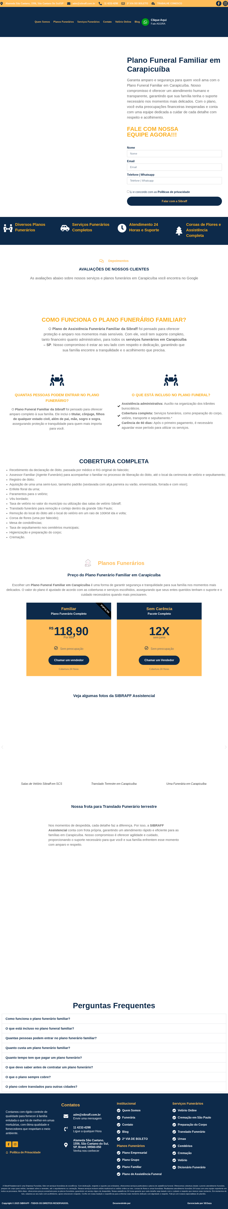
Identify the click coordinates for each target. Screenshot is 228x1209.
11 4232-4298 (82, 1127)
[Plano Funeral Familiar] (58, 109)
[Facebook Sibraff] (218, 3)
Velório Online (123, 21)
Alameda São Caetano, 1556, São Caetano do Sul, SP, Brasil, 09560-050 (91, 1144)
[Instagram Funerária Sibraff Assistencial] (15, 1144)
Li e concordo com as (160, 191)
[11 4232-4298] (66, 1129)
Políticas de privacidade (174, 191)
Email (130, 161)
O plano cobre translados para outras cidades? (41, 1086)
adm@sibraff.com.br (87, 1114)
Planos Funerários (63, 21)
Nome (131, 147)
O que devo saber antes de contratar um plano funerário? (49, 1067)
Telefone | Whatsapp (140, 174)
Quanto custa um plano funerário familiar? (38, 1048)
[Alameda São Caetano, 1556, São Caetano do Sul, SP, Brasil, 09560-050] (66, 1145)
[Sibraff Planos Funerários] (16, 22)
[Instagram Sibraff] (225, 3)
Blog (137, 21)
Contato (107, 21)
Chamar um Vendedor (159, 660)
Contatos (70, 1104)
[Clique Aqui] (145, 22)
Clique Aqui (159, 20)
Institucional (126, 1103)
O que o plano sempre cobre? (28, 1077)
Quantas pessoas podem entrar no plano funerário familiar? (51, 1038)
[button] (2, 747)
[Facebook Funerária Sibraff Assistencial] (8, 1144)
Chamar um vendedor (69, 660)
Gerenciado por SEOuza (199, 1203)
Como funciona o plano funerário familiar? (38, 1019)
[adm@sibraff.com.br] (66, 1116)
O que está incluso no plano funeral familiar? (40, 1028)
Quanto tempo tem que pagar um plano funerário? (44, 1057)
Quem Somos (42, 21)
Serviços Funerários (88, 21)
